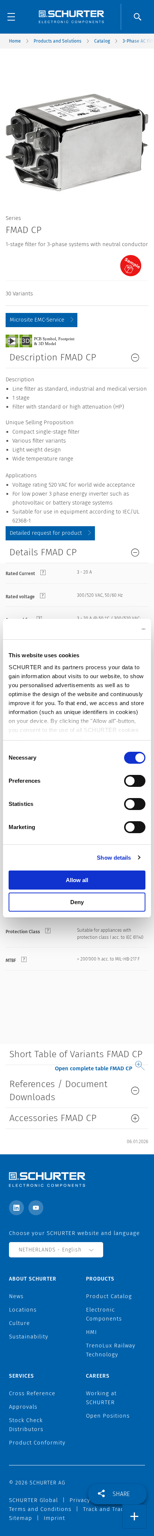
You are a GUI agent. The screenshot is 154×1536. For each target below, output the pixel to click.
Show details (114, 857)
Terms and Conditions (40, 1509)
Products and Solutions (57, 41)
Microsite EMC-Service (37, 319)
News (16, 1296)
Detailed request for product (46, 533)
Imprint (54, 1518)
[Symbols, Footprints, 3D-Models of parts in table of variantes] (49, 340)
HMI (91, 1332)
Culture (19, 1323)
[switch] (134, 781)
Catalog (102, 41)
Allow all (77, 880)
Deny (77, 902)
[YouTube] (35, 1207)
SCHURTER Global (33, 1500)
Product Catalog (109, 1296)
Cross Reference (32, 1393)
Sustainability (28, 1336)
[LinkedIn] (16, 1207)
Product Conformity (37, 1442)
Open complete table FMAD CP (93, 1068)
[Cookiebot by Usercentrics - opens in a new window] (112, 629)
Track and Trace (105, 1509)
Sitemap (20, 1518)
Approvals (23, 1406)
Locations (23, 1309)
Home (15, 41)
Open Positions (108, 1415)
